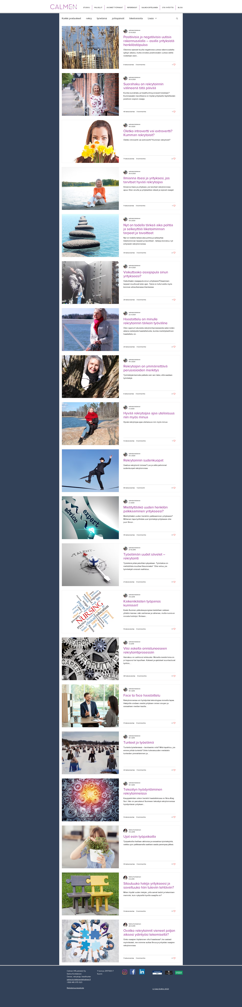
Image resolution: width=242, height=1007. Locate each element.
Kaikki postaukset (71, 18)
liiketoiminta (136, 18)
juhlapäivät (118, 18)
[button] (98, 7)
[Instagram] (124, 972)
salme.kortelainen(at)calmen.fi (79, 979)
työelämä (102, 18)
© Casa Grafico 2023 (161, 989)
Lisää (151, 18)
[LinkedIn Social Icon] (142, 971)
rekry (89, 18)
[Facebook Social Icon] (132, 971)
